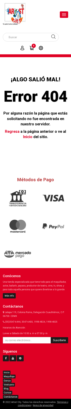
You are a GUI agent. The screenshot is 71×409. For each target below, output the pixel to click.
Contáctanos (10, 397)
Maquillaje (9, 376)
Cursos (7, 392)
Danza (7, 380)
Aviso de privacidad (43, 405)
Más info (9, 295)
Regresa (12, 131)
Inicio (27, 136)
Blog (6, 388)
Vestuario (9, 384)
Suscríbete (59, 340)
